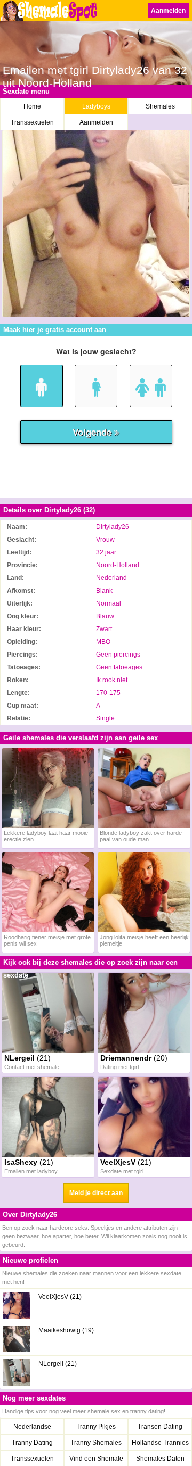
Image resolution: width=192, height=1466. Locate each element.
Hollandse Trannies (160, 1442)
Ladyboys (96, 106)
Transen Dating (160, 1426)
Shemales (160, 106)
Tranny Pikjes (96, 1426)
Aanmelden (168, 10)
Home (32, 106)
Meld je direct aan (96, 1193)
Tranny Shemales (96, 1442)
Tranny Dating (32, 1442)
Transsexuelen (32, 122)
